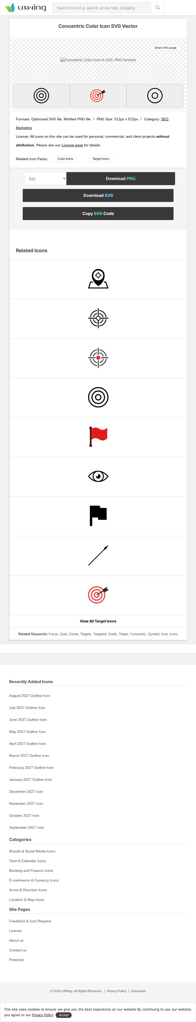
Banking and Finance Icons (31, 870)
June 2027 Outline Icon (28, 720)
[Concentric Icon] (41, 95)
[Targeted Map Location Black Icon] (98, 279)
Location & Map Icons (26, 900)
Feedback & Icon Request (30, 921)
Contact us (18, 950)
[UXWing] (25, 11)
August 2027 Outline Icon (29, 696)
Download (121, 178)
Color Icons (65, 159)
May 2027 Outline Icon (27, 732)
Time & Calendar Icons (27, 861)
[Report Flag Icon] (98, 516)
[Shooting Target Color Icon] (98, 358)
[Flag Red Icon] (98, 437)
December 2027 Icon (26, 791)
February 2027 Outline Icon (31, 767)
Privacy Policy (116, 991)
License (15, 931)
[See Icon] (98, 477)
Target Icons (100, 159)
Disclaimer (138, 991)
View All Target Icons (98, 621)
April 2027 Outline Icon (27, 744)
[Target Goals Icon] (98, 95)
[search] (157, 8)
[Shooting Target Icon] (98, 318)
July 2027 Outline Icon (27, 708)
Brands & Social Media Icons (32, 851)
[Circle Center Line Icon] (155, 95)
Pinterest (16, 960)
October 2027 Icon (24, 815)
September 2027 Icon (26, 827)
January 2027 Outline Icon (30, 779)
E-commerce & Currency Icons (34, 880)
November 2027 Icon (26, 803)
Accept (63, 1015)
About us (16, 940)
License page (72, 145)
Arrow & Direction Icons (28, 890)
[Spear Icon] (98, 556)
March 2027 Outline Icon (29, 755)
